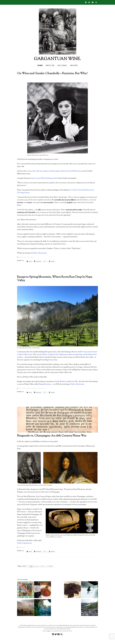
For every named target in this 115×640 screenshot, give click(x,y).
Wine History (31, 257)
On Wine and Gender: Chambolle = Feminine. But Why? (52, 73)
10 (42, 566)
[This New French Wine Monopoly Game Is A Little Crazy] (25, 590)
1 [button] (17, 501)
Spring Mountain (45, 384)
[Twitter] (89, 2)
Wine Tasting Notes (32, 388)
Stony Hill (73, 381)
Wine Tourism (42, 388)
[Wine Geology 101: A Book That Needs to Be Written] (89, 608)
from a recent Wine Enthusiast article (44, 178)
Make (48, 631)
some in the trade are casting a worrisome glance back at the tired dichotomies (54, 171)
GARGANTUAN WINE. (57, 59)
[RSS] (96, 2)
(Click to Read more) (39, 253)
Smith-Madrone (60, 381)
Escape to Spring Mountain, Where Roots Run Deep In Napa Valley (54, 279)
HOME (40, 65)
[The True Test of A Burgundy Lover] (25, 608)
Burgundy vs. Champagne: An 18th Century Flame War (51, 436)
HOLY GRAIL (62, 65)
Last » (51, 566)
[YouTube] (92, 2)
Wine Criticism (23, 257)
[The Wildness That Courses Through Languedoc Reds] (42, 590)
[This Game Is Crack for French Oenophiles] (89, 590)
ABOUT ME (50, 65)
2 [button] (26, 511)
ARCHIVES (74, 65)
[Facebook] (86, 2)
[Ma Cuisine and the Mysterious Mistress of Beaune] (72, 590)
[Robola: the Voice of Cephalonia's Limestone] (42, 608)
